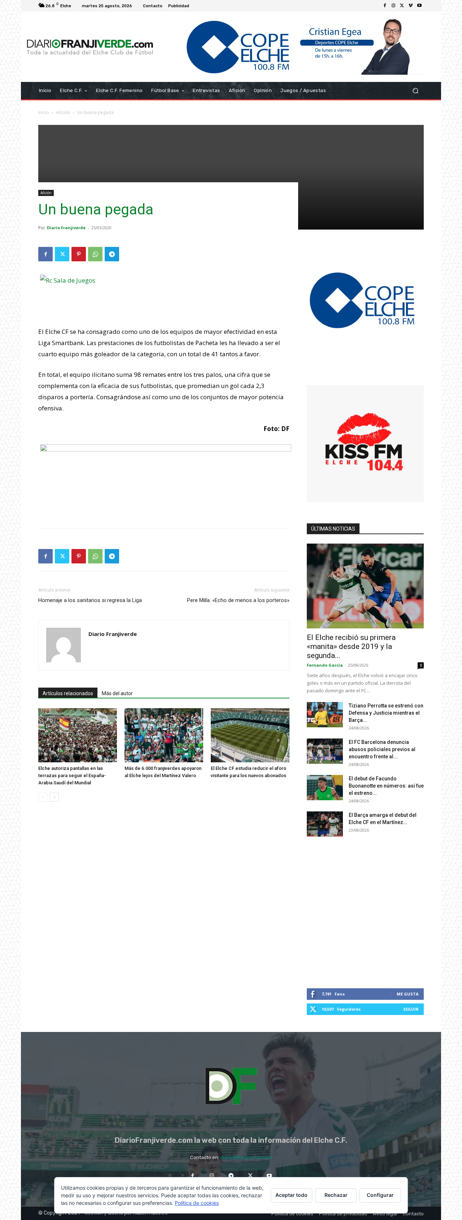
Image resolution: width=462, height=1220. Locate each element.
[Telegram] (112, 254)
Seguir (411, 1009)
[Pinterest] (78, 254)
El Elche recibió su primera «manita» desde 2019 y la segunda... (351, 646)
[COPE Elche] (291, 47)
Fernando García (325, 665)
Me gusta (408, 994)
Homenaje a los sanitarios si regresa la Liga (90, 600)
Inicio (43, 112)
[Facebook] (384, 5)
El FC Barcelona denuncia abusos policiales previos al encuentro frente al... (382, 749)
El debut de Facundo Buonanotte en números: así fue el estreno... (386, 786)
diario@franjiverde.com (246, 1157)
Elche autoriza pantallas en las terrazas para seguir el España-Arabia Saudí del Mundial (72, 775)
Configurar (380, 1195)
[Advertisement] (231, 175)
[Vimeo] (410, 5)
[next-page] (54, 797)
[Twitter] (402, 5)
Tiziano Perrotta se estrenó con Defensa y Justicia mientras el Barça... (386, 713)
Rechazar (336, 1195)
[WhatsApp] (95, 254)
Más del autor (117, 693)
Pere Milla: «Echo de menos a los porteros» (238, 600)
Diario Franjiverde (66, 227)
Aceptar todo (291, 1195)
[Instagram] (393, 5)
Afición (63, 112)
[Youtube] (419, 5)
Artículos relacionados (68, 693)
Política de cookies (197, 1203)
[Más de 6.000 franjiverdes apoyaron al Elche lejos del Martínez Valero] (164, 735)
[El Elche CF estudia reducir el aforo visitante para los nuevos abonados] (250, 735)
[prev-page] (42, 797)
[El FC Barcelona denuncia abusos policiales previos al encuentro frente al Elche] (325, 751)
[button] (415, 90)
